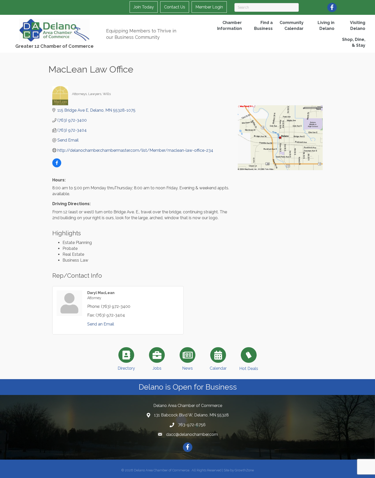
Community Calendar (292, 25)
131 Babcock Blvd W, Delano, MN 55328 (191, 415)
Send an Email (100, 324)
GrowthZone (244, 470)
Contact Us (174, 7)
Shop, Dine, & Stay (353, 42)
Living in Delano (326, 25)
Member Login (209, 7)
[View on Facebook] (56, 166)
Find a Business (263, 25)
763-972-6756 (192, 424)
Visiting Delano (357, 25)
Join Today (143, 7)
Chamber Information (229, 25)
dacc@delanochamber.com (192, 434)
